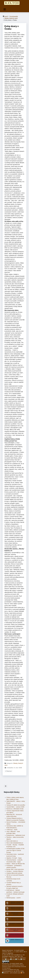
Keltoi (3, 959)
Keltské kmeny (15, 918)
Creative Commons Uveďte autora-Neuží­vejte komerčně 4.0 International (14, 966)
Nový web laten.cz (12, 841)
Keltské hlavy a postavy (15, 913)
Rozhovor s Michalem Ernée (14, 809)
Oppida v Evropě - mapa (14, 858)
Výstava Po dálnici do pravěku (15, 805)
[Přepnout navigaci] (5, 9)
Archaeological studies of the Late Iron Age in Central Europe (15, 850)
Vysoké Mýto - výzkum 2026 (15, 807)
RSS (23, 972)
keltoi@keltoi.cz (18, 954)
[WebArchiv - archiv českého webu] (11, 972)
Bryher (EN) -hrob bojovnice (15, 869)
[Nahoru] (26, 975)
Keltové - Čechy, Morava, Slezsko (16, 902)
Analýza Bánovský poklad (14, 873)
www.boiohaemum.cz (7, 971)
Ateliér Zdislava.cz (16, 939)
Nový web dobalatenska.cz (14, 843)
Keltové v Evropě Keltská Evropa (16, 908)
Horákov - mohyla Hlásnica (14, 871)
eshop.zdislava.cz (15, 934)
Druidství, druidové (16, 923)
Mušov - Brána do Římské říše (15, 863)
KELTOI (9, 965)
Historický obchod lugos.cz (15, 929)
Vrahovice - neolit (11, 829)
